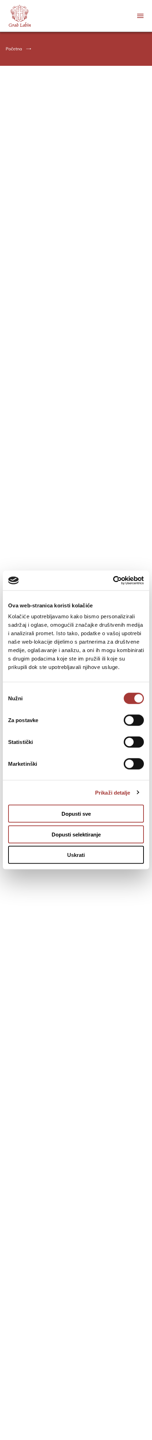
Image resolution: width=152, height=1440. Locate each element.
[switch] (134, 720)
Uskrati (76, 855)
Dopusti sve (76, 814)
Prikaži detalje (112, 792)
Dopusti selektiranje (76, 834)
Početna (14, 48)
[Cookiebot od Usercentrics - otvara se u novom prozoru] (113, 580)
